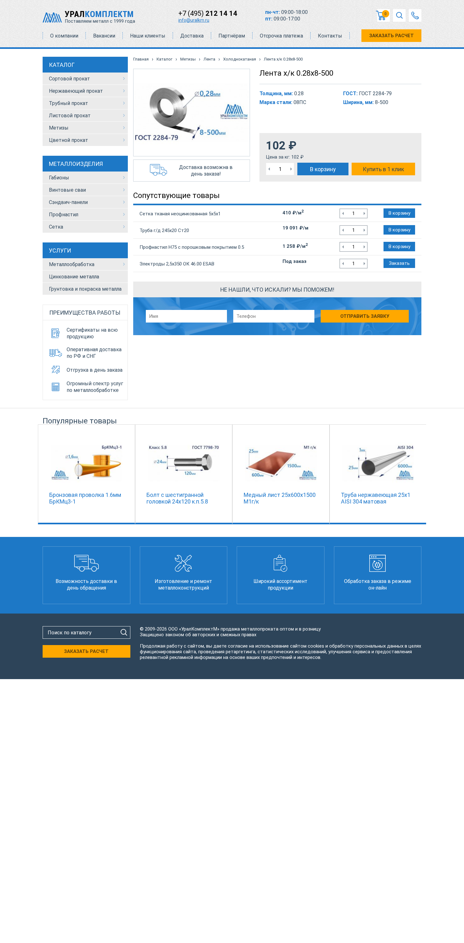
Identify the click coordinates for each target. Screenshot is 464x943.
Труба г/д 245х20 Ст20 (164, 230)
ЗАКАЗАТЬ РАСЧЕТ (391, 35)
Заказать (399, 263)
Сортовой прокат (69, 79)
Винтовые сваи (67, 190)
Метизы (58, 128)
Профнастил (63, 215)
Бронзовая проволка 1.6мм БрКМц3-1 (85, 498)
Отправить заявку (364, 316)
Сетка (56, 227)
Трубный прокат (68, 103)
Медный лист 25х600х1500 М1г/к (280, 498)
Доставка (192, 36)
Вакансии (104, 36)
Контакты (330, 36)
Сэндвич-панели (68, 202)
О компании (64, 36)
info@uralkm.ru (193, 20)
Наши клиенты (147, 36)
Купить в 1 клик (383, 169)
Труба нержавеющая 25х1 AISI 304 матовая (375, 498)
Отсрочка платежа (281, 36)
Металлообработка (71, 264)
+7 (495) (207, 13)
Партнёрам (231, 36)
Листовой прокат (70, 116)
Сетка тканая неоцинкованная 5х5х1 (180, 214)
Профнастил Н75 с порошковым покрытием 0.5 (192, 247)
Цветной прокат (68, 140)
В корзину (323, 169)
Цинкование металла (74, 277)
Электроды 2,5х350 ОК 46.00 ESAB (177, 264)
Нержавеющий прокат (76, 91)
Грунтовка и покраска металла (85, 289)
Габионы (59, 178)
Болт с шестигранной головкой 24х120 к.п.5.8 (177, 498)
